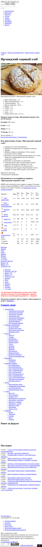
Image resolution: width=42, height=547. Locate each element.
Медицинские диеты (15, 384)
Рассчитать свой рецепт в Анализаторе (14, 137)
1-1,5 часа (4, 259)
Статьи (7, 16)
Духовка (3, 257)
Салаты (11, 337)
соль (5, 225)
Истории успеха (14, 405)
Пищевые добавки (11, 363)
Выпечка (4, 247)
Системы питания (15, 388)
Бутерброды (13, 339)
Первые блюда (13, 340)
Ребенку (3, 256)
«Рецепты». (10, 301)
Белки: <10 (4, 263)
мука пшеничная (5, 199)
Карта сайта (9, 526)
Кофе (13, 4)
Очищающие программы (17, 386)
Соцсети (7, 523)
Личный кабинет (14, 321)
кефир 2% (7, 219)
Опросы (11, 419)
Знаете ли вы (13, 409)
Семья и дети (13, 396)
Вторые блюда (13, 342)
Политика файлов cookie (13, 528)
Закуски (11, 335)
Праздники (12, 407)
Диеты (7, 18)
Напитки (12, 349)
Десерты (11, 346)
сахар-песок (8, 222)
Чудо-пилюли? (13, 395)
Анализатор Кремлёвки (16, 318)
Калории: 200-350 (7, 261)
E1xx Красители (14, 365)
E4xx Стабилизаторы (16, 370)
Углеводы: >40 (5, 266)
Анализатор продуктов (16, 311)
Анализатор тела (14, 316)
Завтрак (3, 249)
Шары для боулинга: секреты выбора (20, 458)
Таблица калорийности (12, 325)
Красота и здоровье (15, 402)
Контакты (8, 524)
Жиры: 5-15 (4, 264)
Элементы (12, 361)
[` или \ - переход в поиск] (1, 4)
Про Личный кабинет (16, 323)
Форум (7, 4)
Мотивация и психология (17, 398)
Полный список (14, 332)
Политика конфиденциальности (15, 530)
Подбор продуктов (15, 328)
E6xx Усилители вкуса (16, 374)
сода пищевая (4, 229)
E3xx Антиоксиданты (16, 368)
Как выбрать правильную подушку (19, 478)
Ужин (3, 252)
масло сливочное (4, 215)
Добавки (7, 20)
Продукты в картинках (16, 330)
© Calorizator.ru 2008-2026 (9, 542)
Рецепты (7, 14)
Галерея (11, 416)
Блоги (11, 417)
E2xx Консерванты (15, 367)
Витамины (8, 21)
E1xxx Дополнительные (17, 377)
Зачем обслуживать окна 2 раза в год (20, 479)
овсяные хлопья (5, 210)
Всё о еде (12, 393)
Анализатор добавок (15, 319)
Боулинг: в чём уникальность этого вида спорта (23, 464)
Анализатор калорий (15, 314)
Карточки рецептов (15, 354)
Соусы (11, 344)
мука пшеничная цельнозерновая (6, 204)
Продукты (8, 13)
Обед (2, 250)
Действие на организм (16, 379)
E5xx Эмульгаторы (15, 372)
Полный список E (15, 381)
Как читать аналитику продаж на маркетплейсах (24, 465)
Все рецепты (13, 351)
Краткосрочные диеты (16, 389)
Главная (3, 53)
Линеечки (8, 23)
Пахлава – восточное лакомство (18, 453)
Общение (8, 410)
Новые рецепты (14, 353)
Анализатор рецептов (16, 312)
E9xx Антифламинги (16, 375)
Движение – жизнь (15, 403)
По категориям (14, 326)
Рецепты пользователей (15, 53)
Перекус (3, 254)
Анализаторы (9, 11)
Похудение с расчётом (16, 400)
